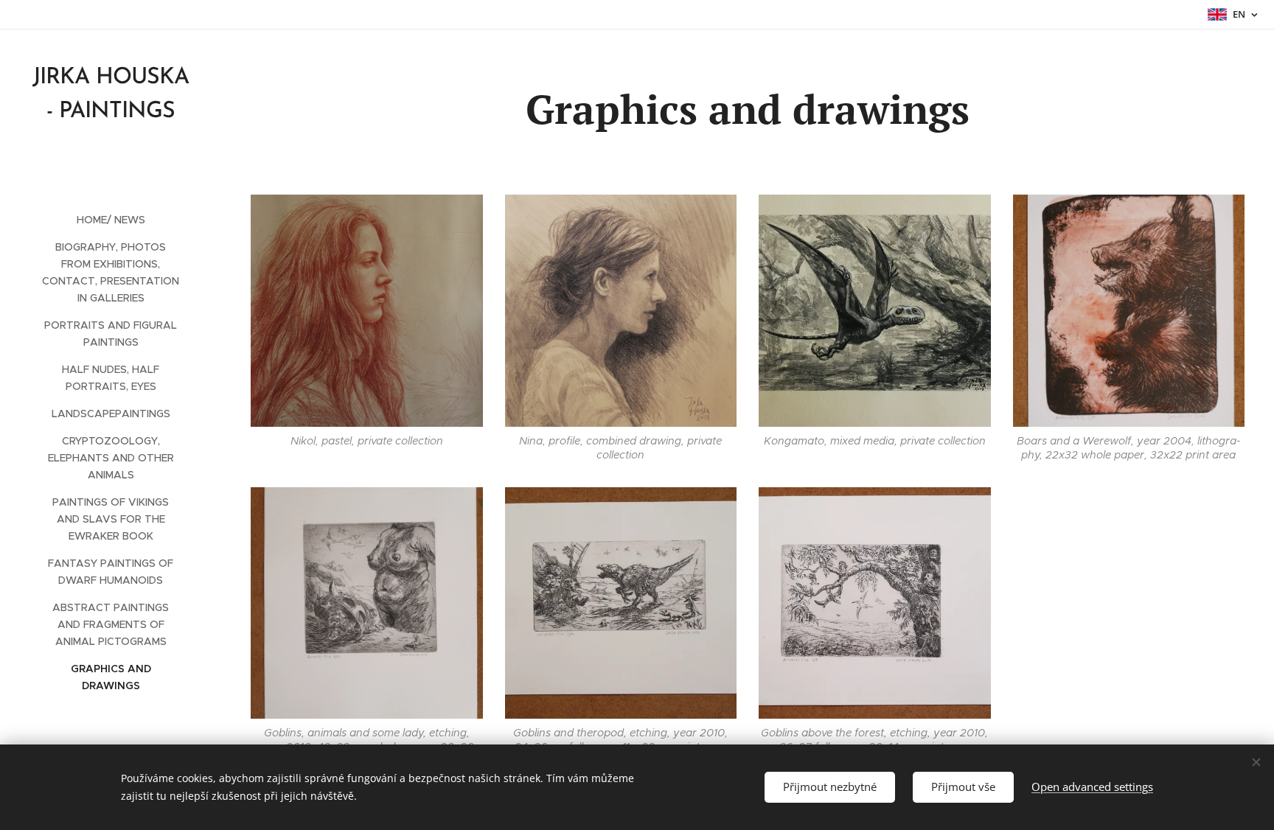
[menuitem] (110, 220)
